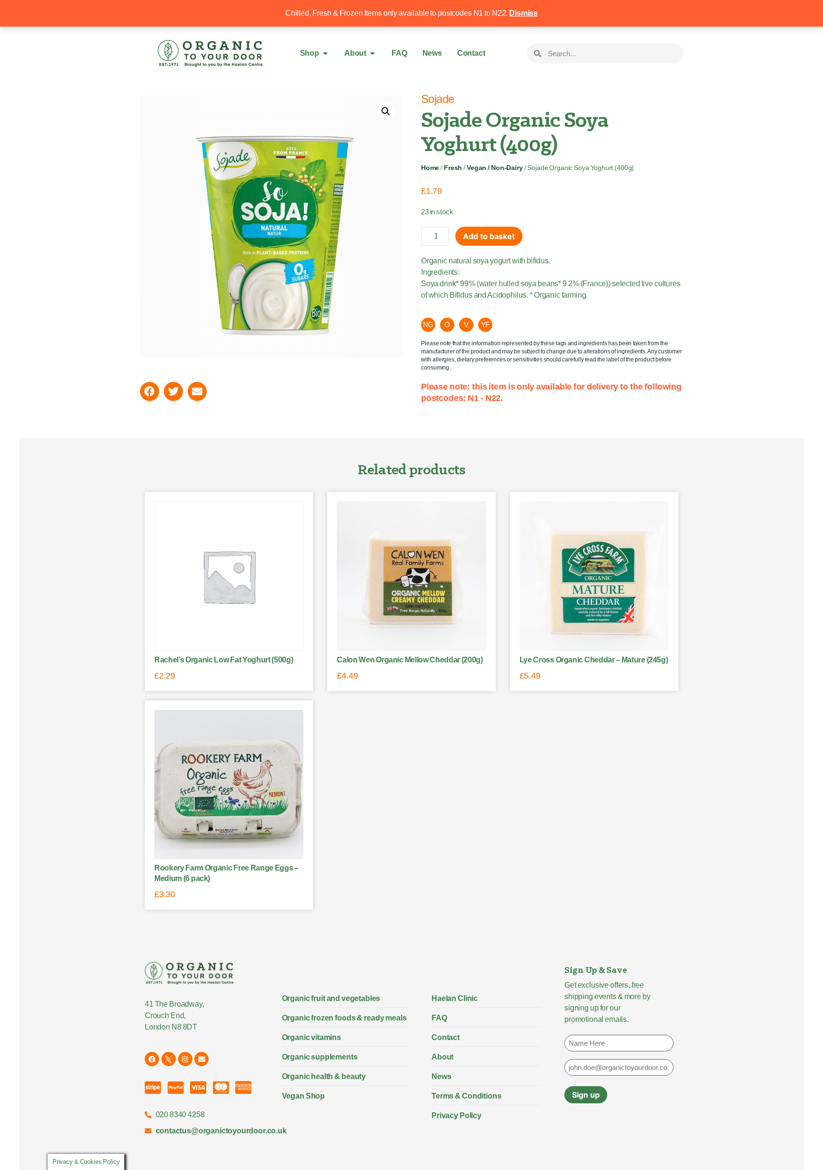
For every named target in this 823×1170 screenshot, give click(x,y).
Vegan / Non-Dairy (494, 167)
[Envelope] (201, 1059)
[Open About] (372, 53)
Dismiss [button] (523, 13)
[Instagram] (185, 1059)
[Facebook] (152, 1059)
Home (430, 167)
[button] (385, 111)
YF (485, 324)
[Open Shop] (325, 53)
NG (428, 324)
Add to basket (489, 236)
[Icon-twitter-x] (168, 1059)
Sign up (586, 1095)
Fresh (453, 167)
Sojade (437, 98)
